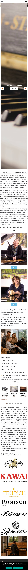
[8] (17, 403)
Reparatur (12, 450)
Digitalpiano (6, 432)
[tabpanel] (4, 393)
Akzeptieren (8, 568)
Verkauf (24, 448)
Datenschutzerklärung (18, 568)
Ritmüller (14, 423)
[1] (6, 403)
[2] (8, 403)
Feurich (7, 423)
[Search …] (20, 1)
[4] (11, 403)
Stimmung (4, 450)
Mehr (14, 267)
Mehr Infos (14, 88)
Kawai (2, 423)
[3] (9, 403)
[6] (14, 403)
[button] (26, 1)
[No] (26, 566)
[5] (12, 403)
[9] (18, 403)
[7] (15, 403)
